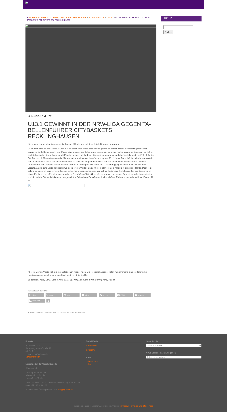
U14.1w (59, 312)
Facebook (92, 345)
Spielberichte (50, 312)
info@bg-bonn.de (65, 390)
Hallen (88, 364)
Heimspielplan (92, 361)
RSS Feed (81, 312)
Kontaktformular (32, 357)
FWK (50, 116)
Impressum (124, 406)
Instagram (90, 350)
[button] (36, 295)
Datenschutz (136, 406)
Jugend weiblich (37, 312)
